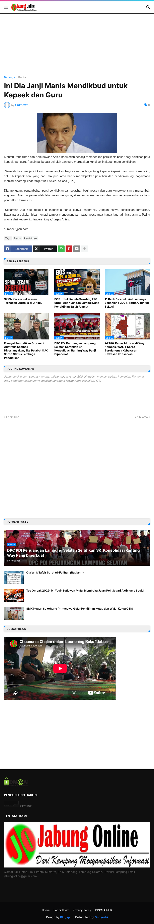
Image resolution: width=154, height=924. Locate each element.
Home (46, 910)
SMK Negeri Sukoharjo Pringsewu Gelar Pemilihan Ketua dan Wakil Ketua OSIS (79, 608)
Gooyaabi (101, 917)
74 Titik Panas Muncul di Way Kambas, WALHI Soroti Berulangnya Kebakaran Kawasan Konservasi (124, 348)
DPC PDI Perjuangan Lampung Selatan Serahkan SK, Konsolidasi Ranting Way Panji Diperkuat (75, 348)
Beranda (9, 77)
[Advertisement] (77, 48)
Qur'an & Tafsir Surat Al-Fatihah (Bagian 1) (55, 572)
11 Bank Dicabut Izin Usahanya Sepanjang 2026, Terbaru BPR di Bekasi (127, 302)
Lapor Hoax (61, 910)
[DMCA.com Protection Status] (16, 785)
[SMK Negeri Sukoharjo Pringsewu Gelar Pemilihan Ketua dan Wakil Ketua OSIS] (14, 613)
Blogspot (66, 917)
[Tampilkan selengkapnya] (84, 248)
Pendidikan (30, 238)
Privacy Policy (82, 910)
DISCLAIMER (103, 910)
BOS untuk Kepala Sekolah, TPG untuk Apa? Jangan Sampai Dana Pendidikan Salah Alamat (76, 302)
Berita (22, 77)
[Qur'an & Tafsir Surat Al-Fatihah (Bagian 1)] (14, 577)
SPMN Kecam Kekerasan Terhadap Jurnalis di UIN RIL (23, 300)
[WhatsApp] (61, 248)
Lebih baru (13, 417)
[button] (5, 7)
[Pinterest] (69, 248)
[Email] (76, 248)
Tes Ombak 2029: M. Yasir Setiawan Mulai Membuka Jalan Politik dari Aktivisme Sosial (85, 590)
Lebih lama (141, 417)
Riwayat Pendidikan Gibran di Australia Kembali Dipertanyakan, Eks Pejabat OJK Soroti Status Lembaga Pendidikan (26, 350)
